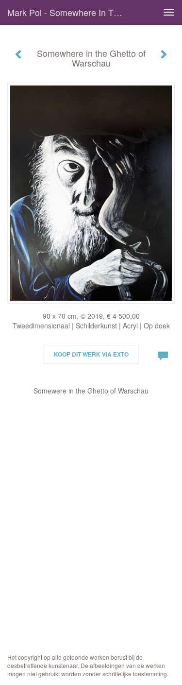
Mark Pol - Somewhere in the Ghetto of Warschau (69, 12)
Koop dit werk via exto (91, 354)
